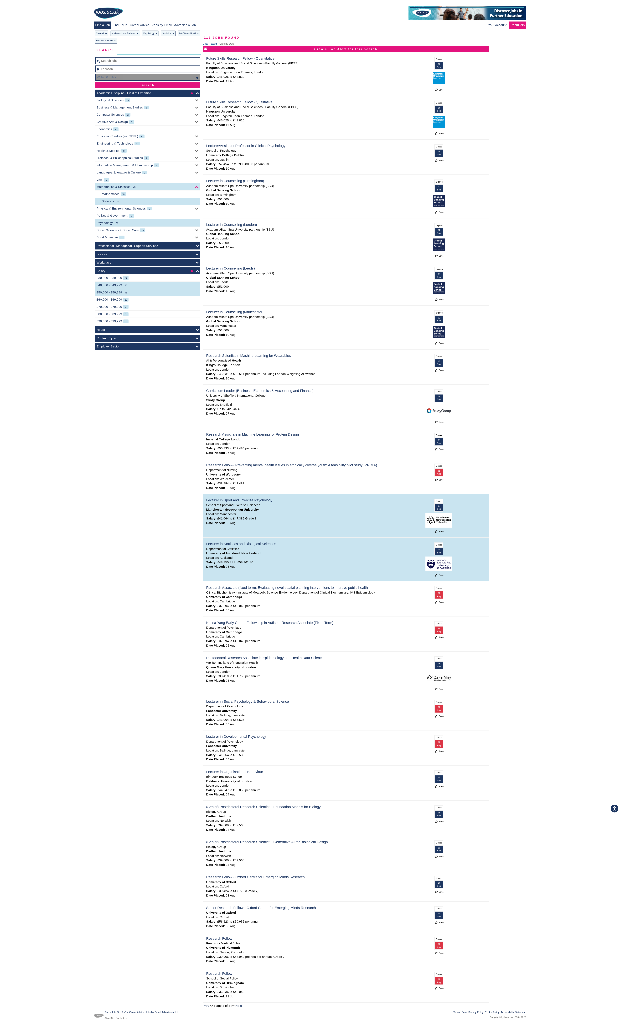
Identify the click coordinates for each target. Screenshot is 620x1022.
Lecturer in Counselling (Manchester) (235, 312)
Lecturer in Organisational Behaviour (234, 772)
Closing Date (226, 43)
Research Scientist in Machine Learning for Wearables (248, 356)
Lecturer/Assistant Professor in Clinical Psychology (245, 146)
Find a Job (102, 25)
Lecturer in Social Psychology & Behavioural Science (247, 701)
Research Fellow (219, 938)
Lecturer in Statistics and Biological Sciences (241, 544)
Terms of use (460, 1012)
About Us (109, 1018)
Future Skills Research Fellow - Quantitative (240, 58)
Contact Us (122, 1018)
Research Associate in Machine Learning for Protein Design (252, 434)
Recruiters (518, 25)
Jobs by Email (162, 25)
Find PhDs (120, 25)
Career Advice (140, 25)
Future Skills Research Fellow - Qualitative (239, 102)
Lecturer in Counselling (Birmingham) (235, 181)
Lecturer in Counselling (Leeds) (230, 268)
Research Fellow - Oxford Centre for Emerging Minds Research (255, 877)
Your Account (497, 25)
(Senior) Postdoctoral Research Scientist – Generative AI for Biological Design (267, 842)
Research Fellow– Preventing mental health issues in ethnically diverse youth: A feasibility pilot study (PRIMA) (291, 465)
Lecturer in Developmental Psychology (236, 737)
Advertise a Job (185, 25)
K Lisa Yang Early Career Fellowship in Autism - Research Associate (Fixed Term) (269, 623)
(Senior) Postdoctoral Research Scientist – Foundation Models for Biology (263, 807)
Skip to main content (15, 3)
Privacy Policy (476, 1012)
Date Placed (210, 43)
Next (238, 1005)
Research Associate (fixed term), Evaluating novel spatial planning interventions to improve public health (287, 588)
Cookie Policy (492, 1012)
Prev (206, 1005)
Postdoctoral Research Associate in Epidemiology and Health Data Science (265, 658)
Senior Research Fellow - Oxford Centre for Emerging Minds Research (261, 908)
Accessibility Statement (513, 1012)
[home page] (108, 13)
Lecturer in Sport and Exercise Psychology (239, 500)
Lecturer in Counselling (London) (231, 225)
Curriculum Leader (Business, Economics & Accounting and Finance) (260, 391)
